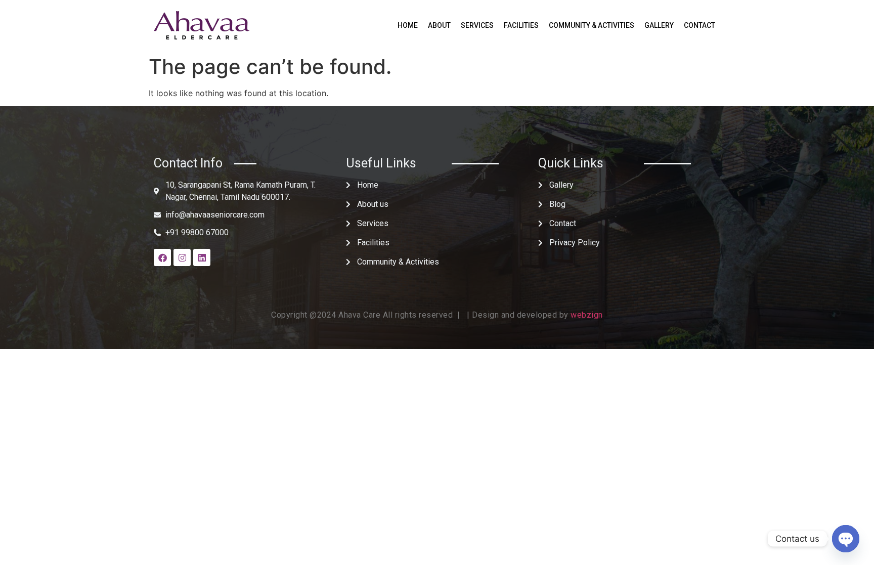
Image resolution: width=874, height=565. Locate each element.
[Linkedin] (201, 257)
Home (408, 25)
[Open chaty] (845, 538)
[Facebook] (162, 257)
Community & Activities (591, 25)
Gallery (659, 25)
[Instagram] (182, 257)
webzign (587, 315)
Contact (699, 25)
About (439, 25)
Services (477, 25)
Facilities (521, 25)
